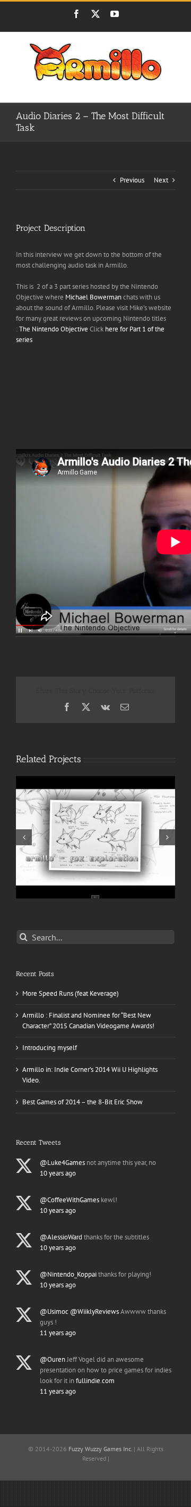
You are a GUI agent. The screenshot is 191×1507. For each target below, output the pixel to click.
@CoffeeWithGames (69, 1199)
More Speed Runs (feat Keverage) (70, 993)
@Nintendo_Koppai (68, 1274)
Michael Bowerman (93, 297)
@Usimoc (54, 1311)
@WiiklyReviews (94, 1311)
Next (161, 180)
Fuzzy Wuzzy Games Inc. (100, 1449)
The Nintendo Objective (53, 329)
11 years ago (58, 1332)
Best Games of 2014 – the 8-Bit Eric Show (82, 1101)
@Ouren (52, 1359)
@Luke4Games (62, 1162)
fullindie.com (95, 1380)
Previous (132, 180)
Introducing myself (49, 1047)
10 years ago (58, 1173)
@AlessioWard (61, 1237)
